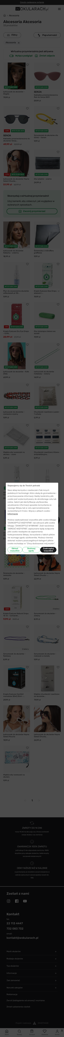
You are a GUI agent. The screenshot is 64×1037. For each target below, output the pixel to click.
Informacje (13, 514)
